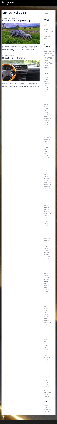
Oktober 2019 (46, 211)
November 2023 (47, 118)
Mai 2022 (46, 147)
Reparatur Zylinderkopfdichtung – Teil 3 (19, 21)
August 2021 (46, 166)
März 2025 (46, 93)
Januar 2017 (46, 279)
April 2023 (46, 126)
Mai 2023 (46, 124)
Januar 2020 (46, 205)
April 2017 (46, 273)
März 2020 (46, 201)
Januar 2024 (46, 114)
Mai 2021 (46, 172)
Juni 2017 (46, 269)
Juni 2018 (46, 244)
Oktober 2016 (46, 285)
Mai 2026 (46, 79)
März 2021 (46, 176)
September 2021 (47, 164)
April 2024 (46, 110)
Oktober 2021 (46, 161)
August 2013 (46, 339)
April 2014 (46, 333)
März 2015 (46, 314)
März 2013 (46, 349)
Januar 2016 (46, 300)
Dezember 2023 (47, 116)
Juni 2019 (46, 219)
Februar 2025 (46, 96)
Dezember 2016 (47, 281)
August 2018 (46, 240)
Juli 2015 (45, 306)
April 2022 (46, 149)
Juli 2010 (45, 355)
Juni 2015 (46, 308)
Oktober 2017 (46, 260)
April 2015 (46, 312)
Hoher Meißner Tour (48, 392)
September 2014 (47, 322)
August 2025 (46, 83)
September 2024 (47, 100)
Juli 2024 (46, 104)
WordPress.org (47, 411)
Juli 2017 (45, 267)
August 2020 (46, 190)
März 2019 (46, 225)
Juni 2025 (46, 87)
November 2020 (47, 184)
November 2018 (47, 234)
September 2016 (47, 287)
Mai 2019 (46, 221)
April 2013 (46, 347)
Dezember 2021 (47, 157)
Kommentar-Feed (47, 409)
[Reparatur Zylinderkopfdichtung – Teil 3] (21, 33)
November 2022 (47, 137)
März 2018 (46, 250)
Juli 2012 (45, 351)
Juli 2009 (46, 359)
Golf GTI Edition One (13, 18)
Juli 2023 (46, 122)
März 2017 (46, 275)
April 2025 (46, 91)
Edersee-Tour (46, 382)
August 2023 (46, 120)
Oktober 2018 (46, 236)
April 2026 (46, 81)
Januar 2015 (46, 316)
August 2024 (46, 102)
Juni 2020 (46, 194)
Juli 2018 (45, 242)
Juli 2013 (45, 341)
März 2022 (46, 151)
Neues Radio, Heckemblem (13, 58)
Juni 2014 (46, 328)
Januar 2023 (46, 133)
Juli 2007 (46, 372)
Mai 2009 (46, 361)
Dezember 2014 (47, 318)
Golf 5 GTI (46, 384)
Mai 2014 (46, 330)
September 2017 (47, 262)
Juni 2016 (46, 291)
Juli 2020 (46, 192)
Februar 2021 (46, 178)
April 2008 (46, 368)
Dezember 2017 (47, 256)
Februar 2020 (46, 203)
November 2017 (47, 258)
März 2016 (46, 297)
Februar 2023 (46, 131)
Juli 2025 (46, 85)
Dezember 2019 (47, 207)
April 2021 (46, 174)
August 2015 (46, 304)
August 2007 (46, 370)
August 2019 (46, 215)
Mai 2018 (46, 246)
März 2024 (46, 112)
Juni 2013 (46, 343)
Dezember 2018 (47, 232)
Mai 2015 (46, 310)
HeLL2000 (46, 50)
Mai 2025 (46, 89)
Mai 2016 (46, 293)
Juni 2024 (46, 106)
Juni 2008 (46, 365)
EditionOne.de (8, 2)
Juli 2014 (45, 326)
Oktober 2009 (47, 357)
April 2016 (46, 295)
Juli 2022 (46, 143)
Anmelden (46, 405)
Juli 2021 (45, 168)
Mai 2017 (45, 271)
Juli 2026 (46, 77)
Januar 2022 (46, 155)
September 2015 (47, 302)
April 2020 (46, 199)
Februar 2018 (46, 252)
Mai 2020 (46, 197)
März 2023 (46, 129)
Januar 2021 (46, 180)
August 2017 (46, 264)
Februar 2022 (46, 153)
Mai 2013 (46, 345)
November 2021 (47, 159)
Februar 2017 (46, 277)
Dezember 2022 (47, 135)
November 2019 (47, 209)
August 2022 (46, 141)
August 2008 (46, 363)
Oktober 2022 (47, 139)
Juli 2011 (45, 353)
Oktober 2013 (46, 337)
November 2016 (47, 283)
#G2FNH (45, 380)
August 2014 (46, 324)
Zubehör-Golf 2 (11, 55)
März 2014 (46, 335)
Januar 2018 (46, 254)
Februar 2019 (46, 227)
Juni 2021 (46, 170)
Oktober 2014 (46, 320)
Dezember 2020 (47, 182)
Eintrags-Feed (47, 407)
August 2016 (46, 289)
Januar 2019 (46, 230)
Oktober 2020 (47, 186)
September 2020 (47, 188)
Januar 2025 (46, 98)
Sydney (23, 422)
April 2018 (46, 248)
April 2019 (46, 223)
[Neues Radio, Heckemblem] (21, 70)
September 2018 (47, 238)
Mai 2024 (46, 108)
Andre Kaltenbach (47, 57)
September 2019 (47, 213)
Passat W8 (46, 394)
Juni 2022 (46, 145)
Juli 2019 (45, 217)
